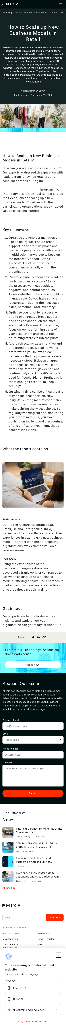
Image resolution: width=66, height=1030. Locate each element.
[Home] (3, 12)
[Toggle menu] (60, 4)
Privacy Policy (19, 927)
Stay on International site (33, 1021)
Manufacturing (10, 939)
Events (41, 944)
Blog (10, 12)
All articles (8, 887)
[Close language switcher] (58, 955)
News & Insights (46, 939)
